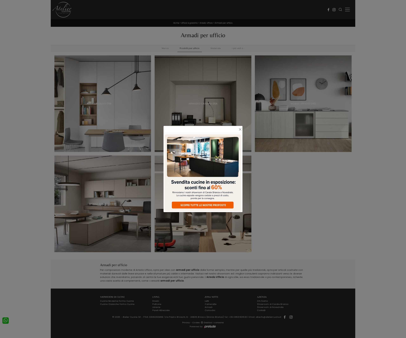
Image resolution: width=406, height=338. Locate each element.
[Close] (240, 129)
